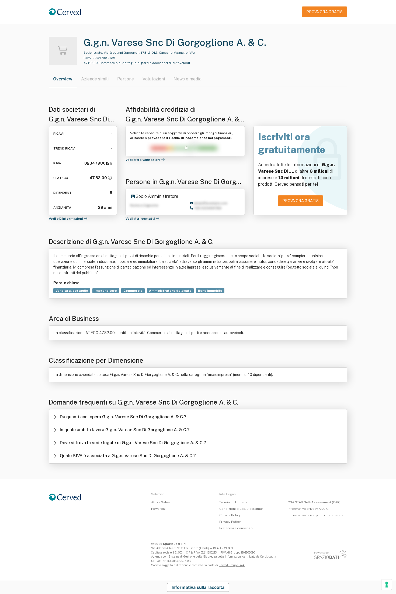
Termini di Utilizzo (233, 502)
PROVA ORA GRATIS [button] (324, 12)
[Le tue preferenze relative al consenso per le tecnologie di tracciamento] (386, 584)
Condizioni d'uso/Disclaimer (241, 509)
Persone (125, 79)
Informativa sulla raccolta (198, 587)
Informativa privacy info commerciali (316, 515)
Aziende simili (95, 79)
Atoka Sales (160, 502)
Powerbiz (158, 509)
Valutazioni (154, 79)
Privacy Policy (230, 522)
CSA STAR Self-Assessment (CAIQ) (315, 502)
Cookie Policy (230, 515)
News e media (187, 79)
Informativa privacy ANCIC (308, 509)
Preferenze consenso (236, 528)
